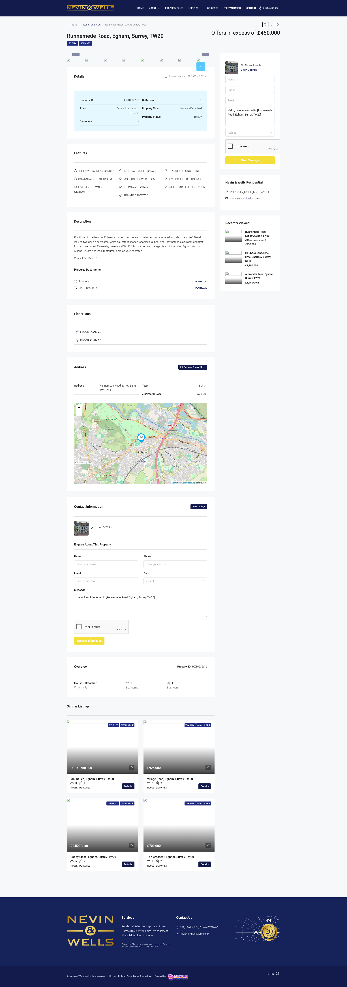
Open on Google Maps (194, 367)
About (152, 8)
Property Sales (174, 8)
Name (77, 556)
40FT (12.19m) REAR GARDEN (96, 171)
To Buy (72, 43)
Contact (251, 8)
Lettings (193, 8)
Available (127, 725)
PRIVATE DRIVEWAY (136, 195)
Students (212, 8)
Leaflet (175, 482)
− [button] (79, 413)
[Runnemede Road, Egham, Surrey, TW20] (141, 438)
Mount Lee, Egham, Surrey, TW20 (92, 779)
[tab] (200, 66)
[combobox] (175, 581)
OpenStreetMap (188, 482)
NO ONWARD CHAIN (136, 187)
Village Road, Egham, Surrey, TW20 (170, 779)
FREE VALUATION (232, 8)
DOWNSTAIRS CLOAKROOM (95, 179)
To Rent (112, 803)
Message (79, 590)
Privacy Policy (117, 976)
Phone (147, 556)
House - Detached (91, 24)
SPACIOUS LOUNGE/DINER (185, 171)
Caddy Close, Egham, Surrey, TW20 (93, 857)
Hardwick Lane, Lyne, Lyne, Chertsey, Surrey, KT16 (258, 256)
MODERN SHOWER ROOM (139, 179)
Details (128, 786)
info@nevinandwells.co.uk (245, 198)
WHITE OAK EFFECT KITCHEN (187, 187)
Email (77, 573)
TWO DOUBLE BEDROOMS (185, 179)
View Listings (198, 506)
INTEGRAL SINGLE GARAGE (140, 171)
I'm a (146, 573)
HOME (140, 8)
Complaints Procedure (139, 976)
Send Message (250, 160)
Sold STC (85, 43)
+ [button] (79, 407)
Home (74, 24)
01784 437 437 (270, 8)
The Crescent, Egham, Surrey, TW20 (170, 857)
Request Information (89, 640)
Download (201, 281)
